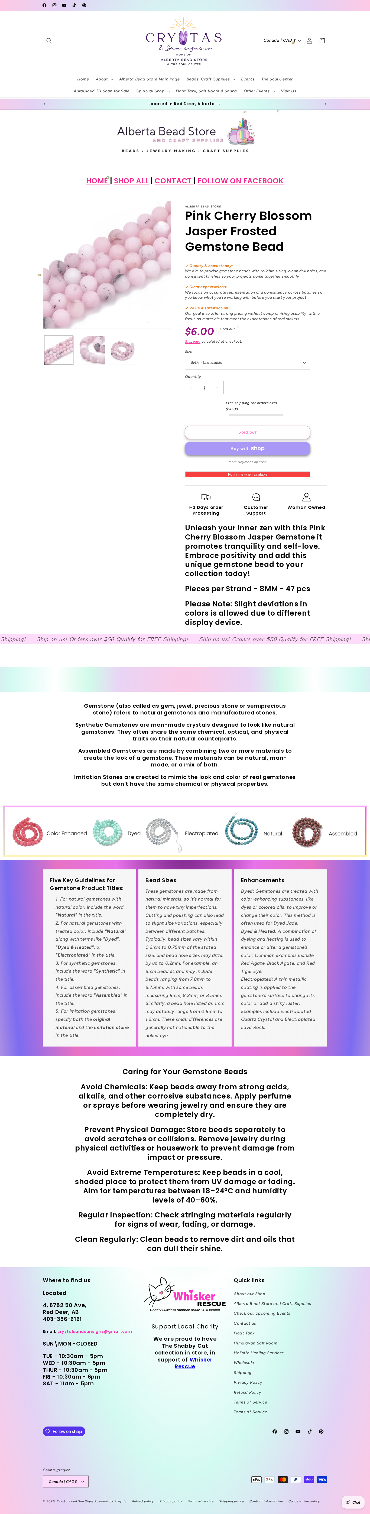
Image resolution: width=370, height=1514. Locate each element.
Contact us (245, 1323)
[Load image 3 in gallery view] (122, 350)
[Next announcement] (326, 104)
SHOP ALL (131, 181)
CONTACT (174, 181)
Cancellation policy (304, 1501)
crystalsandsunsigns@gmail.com (94, 1331)
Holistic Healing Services (259, 1352)
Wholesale (244, 1362)
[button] (49, 40)
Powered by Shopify (110, 1501)
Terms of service (201, 1501)
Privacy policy (171, 1501)
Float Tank (244, 1333)
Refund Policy (247, 1392)
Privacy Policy (248, 1382)
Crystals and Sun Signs (75, 1501)
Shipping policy (231, 1501)
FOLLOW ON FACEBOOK (241, 181)
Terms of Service (250, 1402)
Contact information (266, 1501)
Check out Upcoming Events (262, 1313)
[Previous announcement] (44, 104)
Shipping (192, 341)
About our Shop (249, 1293)
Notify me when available (247, 474)
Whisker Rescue (193, 1363)
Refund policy (143, 1501)
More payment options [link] (248, 462)
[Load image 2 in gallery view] (90, 350)
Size (189, 351)
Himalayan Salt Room (255, 1343)
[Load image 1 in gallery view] (58, 350)
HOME (98, 181)
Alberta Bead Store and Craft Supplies (272, 1303)
